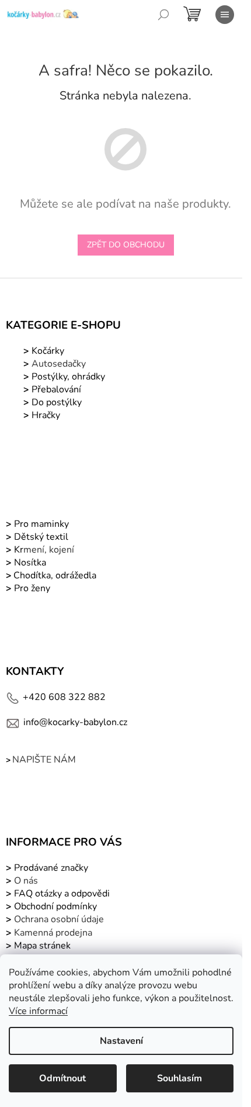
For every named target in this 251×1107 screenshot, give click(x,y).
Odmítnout (62, 1078)
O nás (26, 880)
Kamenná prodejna (53, 932)
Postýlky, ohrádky (67, 376)
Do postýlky (57, 402)
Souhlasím (179, 1078)
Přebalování (56, 389)
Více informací (38, 1011)
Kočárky (46, 350)
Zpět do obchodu (126, 244)
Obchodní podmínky (55, 906)
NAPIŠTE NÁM (44, 759)
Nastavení (121, 1040)
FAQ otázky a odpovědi (61, 893)
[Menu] (224, 14)
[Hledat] (163, 14)
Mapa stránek (42, 945)
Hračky (46, 415)
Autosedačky (59, 363)
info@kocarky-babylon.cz (75, 722)
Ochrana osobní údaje (59, 919)
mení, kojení (43, 549)
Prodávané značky (50, 867)
